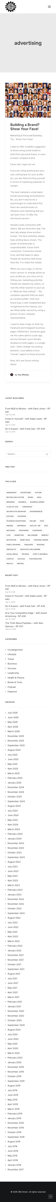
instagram (23, 530)
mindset (45, 535)
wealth (9, 564)
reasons (40, 545)
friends (9, 526)
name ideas (25, 540)
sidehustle (11, 549)
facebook (22, 516)
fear (42, 521)
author (38, 493)
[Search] (28, 454)
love (8, 535)
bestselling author (15, 497)
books (30, 497)
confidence (27, 507)
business (22, 502)
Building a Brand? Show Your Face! (24, 127)
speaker (25, 554)
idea (46, 526)
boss (39, 497)
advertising (25, 493)
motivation (11, 540)
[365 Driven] (10, 6)
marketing (19, 535)
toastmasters (35, 559)
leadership (37, 530)
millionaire (33, 535)
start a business (40, 554)
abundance (11, 493)
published (28, 545)
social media (12, 554)
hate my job (35, 526)
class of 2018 (12, 507)
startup (10, 559)
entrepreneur (36, 511)
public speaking (13, 545)
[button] (49, 6)
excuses (10, 516)
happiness (21, 526)
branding (10, 502)
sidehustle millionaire (30, 549)
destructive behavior (16, 511)
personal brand (41, 540)
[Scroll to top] (50, 1196)
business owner (37, 502)
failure (33, 521)
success (21, 559)
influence (10, 530)
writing (20, 564)
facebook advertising (16, 521)
